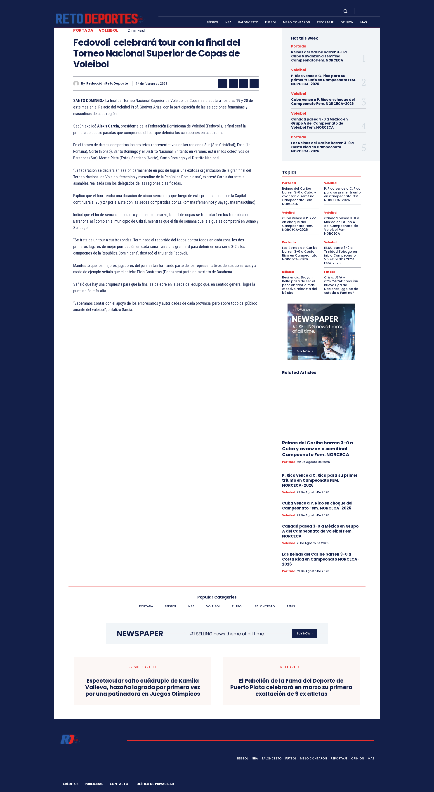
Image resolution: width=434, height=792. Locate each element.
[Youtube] (378, 11)
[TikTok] (340, 784)
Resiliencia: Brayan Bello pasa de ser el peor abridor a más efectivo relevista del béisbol (299, 285)
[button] (345, 11)
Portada (83, 30)
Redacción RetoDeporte (107, 83)
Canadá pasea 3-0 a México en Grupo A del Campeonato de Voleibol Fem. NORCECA (319, 123)
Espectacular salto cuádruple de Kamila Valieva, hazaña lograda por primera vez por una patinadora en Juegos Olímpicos (142, 687)
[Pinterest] (243, 83)
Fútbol (329, 271)
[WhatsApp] (254, 83)
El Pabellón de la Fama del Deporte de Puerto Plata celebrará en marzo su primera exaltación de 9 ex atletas (291, 687)
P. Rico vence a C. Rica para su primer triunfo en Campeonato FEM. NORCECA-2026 (323, 79)
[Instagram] (367, 11)
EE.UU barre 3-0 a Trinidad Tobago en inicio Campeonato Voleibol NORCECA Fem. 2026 (340, 255)
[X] (372, 11)
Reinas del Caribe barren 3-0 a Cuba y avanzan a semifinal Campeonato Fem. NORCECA (319, 56)
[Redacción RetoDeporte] (77, 83)
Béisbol (288, 271)
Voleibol (108, 30)
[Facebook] (361, 11)
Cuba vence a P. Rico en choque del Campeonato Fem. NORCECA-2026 (323, 101)
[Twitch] (351, 784)
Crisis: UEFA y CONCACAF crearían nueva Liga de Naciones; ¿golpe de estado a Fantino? (341, 285)
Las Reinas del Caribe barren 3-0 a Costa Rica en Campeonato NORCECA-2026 (322, 147)
